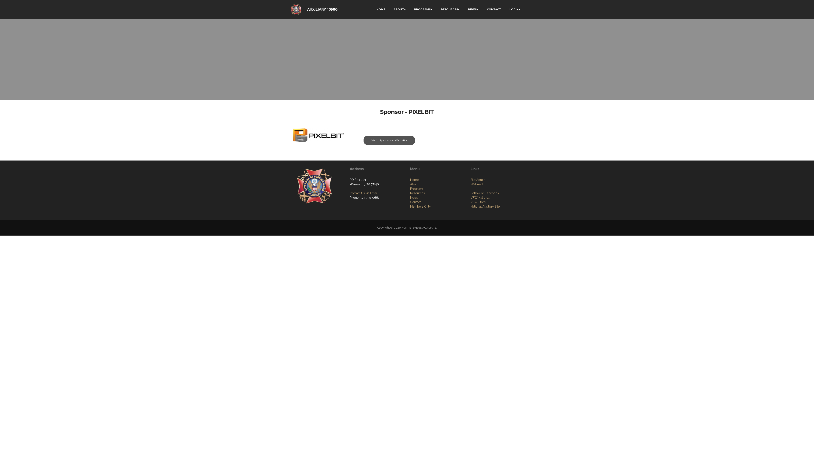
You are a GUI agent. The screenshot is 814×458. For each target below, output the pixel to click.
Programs (417, 188)
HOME (380, 9)
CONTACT (494, 9)
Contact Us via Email (364, 193)
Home (414, 180)
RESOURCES (449, 9)
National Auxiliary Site (485, 206)
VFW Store (478, 202)
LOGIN (514, 9)
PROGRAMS (422, 9)
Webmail (477, 184)
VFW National (480, 197)
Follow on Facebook (485, 193)
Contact (415, 202)
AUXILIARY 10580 (322, 9)
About (414, 184)
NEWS (472, 9)
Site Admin (478, 180)
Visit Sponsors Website (389, 140)
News (414, 197)
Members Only (420, 206)
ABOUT (399, 9)
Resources (417, 193)
